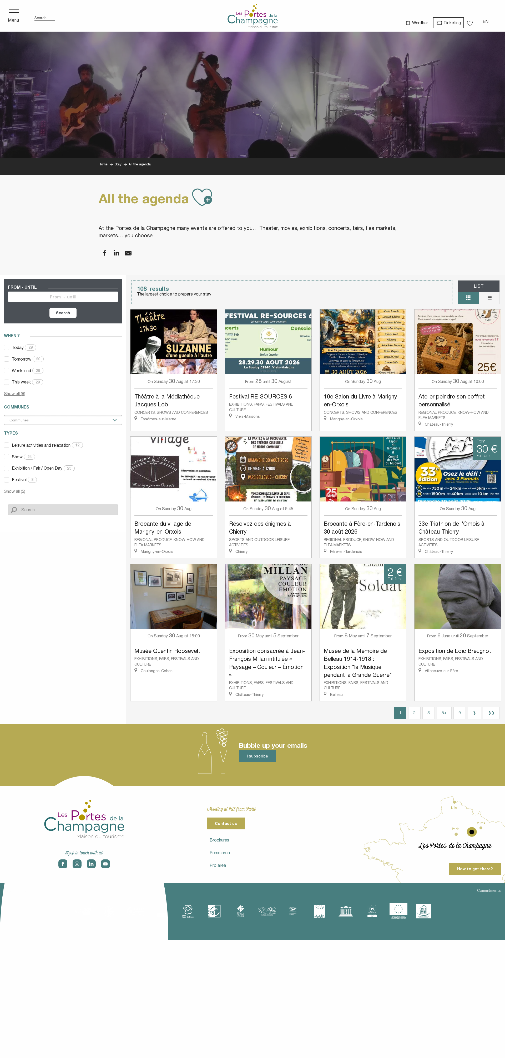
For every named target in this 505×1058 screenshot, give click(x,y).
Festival (22, 479)
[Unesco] (346, 911)
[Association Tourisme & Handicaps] (423, 911)
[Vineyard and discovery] (372, 911)
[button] (44, 16)
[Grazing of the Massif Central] (214, 911)
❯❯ (491, 712)
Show (22, 456)
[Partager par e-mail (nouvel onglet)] (125, 253)
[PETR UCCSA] (267, 911)
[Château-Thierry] (135, 911)
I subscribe (257, 756)
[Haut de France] (188, 911)
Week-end (26, 370)
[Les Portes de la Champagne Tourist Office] (252, 16)
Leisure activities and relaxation (45, 445)
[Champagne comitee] (162, 911)
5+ (444, 712)
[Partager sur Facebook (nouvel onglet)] (101, 253)
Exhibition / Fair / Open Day (41, 468)
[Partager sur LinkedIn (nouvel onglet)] (113, 253)
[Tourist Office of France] (241, 911)
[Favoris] (470, 21)
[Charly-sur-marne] (109, 911)
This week (26, 382)
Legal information (19, 890)
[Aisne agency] (83, 911)
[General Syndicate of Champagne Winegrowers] (319, 911)
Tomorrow (26, 359)
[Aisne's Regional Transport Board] (293, 911)
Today (22, 347)
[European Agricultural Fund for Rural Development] (398, 911)
